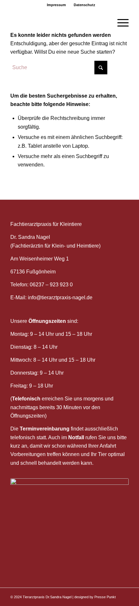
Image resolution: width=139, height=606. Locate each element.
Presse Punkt (105, 597)
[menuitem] (57, 4)
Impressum (56, 5)
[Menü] (120, 23)
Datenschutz (84, 5)
